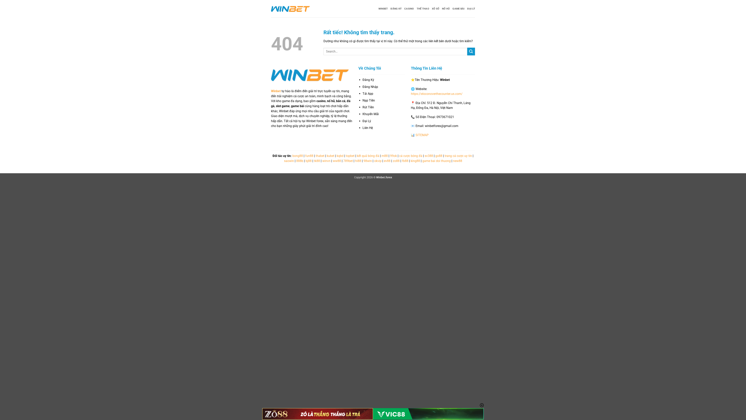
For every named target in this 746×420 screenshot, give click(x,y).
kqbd (340, 156)
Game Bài (458, 8)
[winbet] (290, 9)
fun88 (309, 156)
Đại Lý (471, 8)
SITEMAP (422, 135)
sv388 (429, 156)
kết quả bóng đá (368, 156)
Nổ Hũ (446, 8)
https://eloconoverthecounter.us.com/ (437, 94)
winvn (326, 161)
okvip (378, 161)
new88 (457, 161)
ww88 (337, 161)
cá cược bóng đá (410, 156)
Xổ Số (435, 8)
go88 (438, 156)
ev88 (387, 161)
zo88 (396, 161)
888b (299, 161)
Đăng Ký (396, 8)
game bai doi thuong (436, 161)
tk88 (317, 161)
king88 (415, 161)
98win (367, 161)
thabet (320, 156)
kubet (330, 156)
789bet (348, 161)
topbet (350, 156)
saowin (289, 161)
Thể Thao (423, 8)
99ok (393, 156)
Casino (409, 8)
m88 (385, 156)
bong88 (297, 156)
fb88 (405, 161)
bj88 (309, 161)
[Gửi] (471, 51)
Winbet (383, 8)
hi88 (358, 161)
